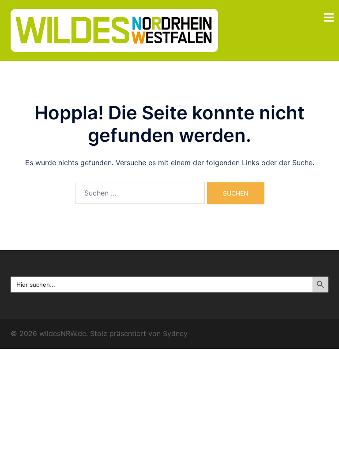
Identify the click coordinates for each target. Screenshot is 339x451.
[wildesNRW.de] (114, 29)
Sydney (175, 333)
